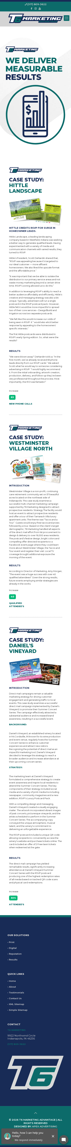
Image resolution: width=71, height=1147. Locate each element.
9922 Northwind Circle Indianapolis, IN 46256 (21, 1037)
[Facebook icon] (31, 8)
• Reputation (14, 953)
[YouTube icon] (39, 8)
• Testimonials (15, 992)
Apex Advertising (44, 1126)
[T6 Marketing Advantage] (35, 18)
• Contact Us (14, 998)
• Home (11, 981)
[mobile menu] (66, 18)
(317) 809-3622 (37, 4)
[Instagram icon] (35, 8)
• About (11, 986)
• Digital (12, 948)
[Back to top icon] (35, 1113)
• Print (10, 942)
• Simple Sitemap (17, 1010)
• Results (12, 959)
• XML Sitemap (15, 1004)
